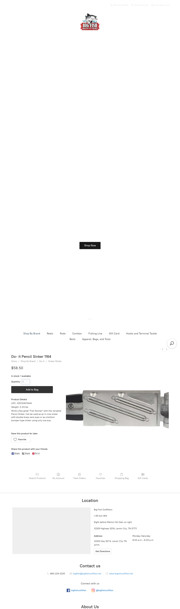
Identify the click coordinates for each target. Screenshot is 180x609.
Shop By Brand (31, 333)
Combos (77, 333)
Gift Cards (143, 478)
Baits (72, 339)
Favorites (100, 478)
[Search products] (171, 343)
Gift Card (114, 333)
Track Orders (79, 478)
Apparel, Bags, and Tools (96, 339)
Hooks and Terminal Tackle (141, 333)
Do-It (41, 361)
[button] (21, 439)
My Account (58, 478)
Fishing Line (95, 333)
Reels (50, 333)
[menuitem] (163, 349)
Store (14, 361)
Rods (63, 333)
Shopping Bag (122, 478)
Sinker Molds (54, 361)
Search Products (37, 478)
